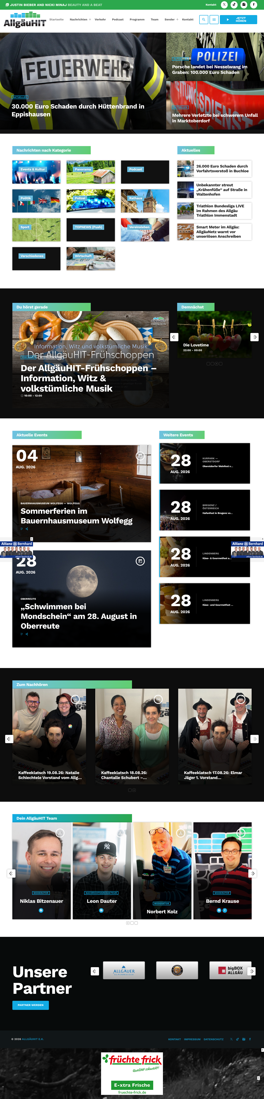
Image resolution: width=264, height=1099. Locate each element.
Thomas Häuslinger (171, 901)
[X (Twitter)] (224, 4)
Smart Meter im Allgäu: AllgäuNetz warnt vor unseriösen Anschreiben (218, 232)
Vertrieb (231, 903)
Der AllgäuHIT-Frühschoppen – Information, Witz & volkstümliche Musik (89, 378)
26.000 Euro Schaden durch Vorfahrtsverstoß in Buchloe (222, 168)
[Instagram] (244, 4)
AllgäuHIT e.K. (33, 1039)
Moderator (50, 903)
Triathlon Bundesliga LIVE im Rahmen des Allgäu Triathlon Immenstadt (220, 211)
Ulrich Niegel (231, 912)
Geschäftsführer (171, 893)
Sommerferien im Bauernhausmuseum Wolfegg (76, 515)
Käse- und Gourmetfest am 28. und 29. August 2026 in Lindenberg (218, 605)
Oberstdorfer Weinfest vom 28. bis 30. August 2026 (218, 466)
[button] (208, 363)
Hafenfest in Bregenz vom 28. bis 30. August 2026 (218, 513)
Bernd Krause (110, 901)
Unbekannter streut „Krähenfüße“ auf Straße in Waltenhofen (221, 190)
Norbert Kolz (50, 912)
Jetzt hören (236, 20)
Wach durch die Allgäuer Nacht (213, 344)
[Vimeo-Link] (25, 19)
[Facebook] (253, 4)
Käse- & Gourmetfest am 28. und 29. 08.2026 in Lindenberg (218, 558)
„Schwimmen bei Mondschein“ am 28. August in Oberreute (79, 616)
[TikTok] (234, 4)
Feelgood (28, 357)
